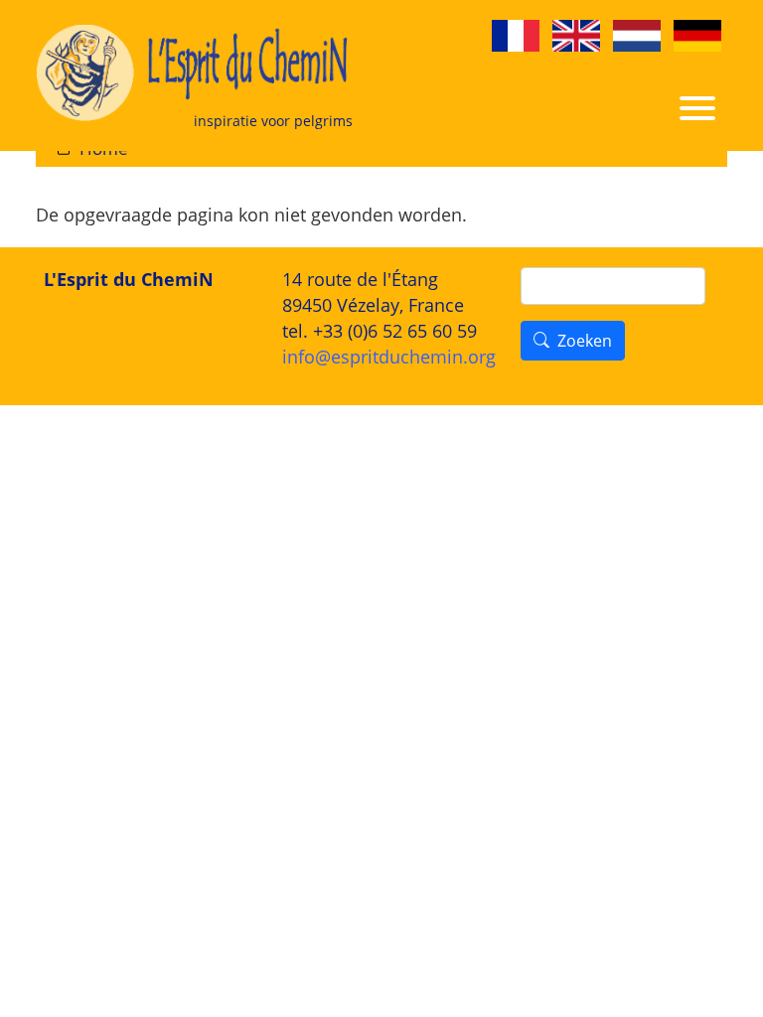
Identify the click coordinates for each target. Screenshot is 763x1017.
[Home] (195, 75)
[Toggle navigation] (697, 105)
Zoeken (584, 342)
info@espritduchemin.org (389, 356)
